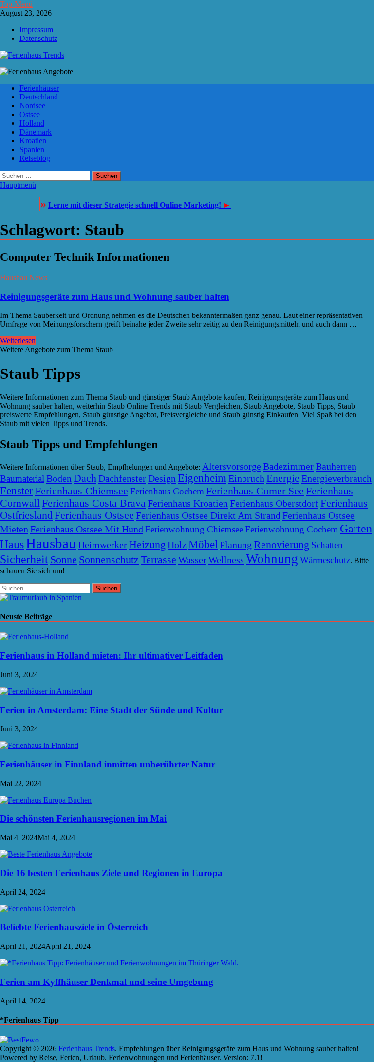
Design (162, 478)
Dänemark (35, 132)
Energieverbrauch (336, 478)
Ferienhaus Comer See (255, 491)
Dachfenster (122, 478)
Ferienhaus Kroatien (188, 503)
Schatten (327, 545)
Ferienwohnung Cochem (291, 529)
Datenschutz (38, 38)
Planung (236, 544)
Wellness (226, 559)
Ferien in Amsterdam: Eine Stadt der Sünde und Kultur (111, 710)
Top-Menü (16, 4)
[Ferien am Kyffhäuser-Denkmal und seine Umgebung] (119, 963)
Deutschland (38, 97)
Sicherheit (24, 559)
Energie (282, 478)
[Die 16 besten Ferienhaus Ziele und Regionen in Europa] (46, 854)
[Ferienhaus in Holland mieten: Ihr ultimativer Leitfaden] (34, 636)
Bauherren (336, 466)
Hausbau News (23, 278)
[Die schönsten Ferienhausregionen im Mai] (46, 800)
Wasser (192, 559)
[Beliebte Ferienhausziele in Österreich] (37, 909)
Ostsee (29, 114)
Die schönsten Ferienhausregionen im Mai (83, 818)
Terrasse (158, 560)
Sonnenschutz (109, 560)
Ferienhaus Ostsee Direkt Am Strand (208, 515)
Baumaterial (22, 478)
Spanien (31, 149)
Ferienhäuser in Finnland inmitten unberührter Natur (107, 764)
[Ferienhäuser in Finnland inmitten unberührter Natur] (39, 745)
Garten (356, 528)
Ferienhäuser (39, 88)
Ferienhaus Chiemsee (81, 491)
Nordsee (32, 105)
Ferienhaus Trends (86, 1048)
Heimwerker (102, 544)
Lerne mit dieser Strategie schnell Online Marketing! (139, 205)
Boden (59, 478)
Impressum (36, 29)
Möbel (203, 544)
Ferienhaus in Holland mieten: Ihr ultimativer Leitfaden (111, 655)
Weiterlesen (18, 340)
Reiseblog (34, 158)
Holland (31, 123)
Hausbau (51, 543)
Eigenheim (202, 478)
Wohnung (272, 558)
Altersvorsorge (231, 466)
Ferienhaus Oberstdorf (274, 503)
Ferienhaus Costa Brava (94, 503)
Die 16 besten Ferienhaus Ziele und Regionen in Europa (111, 873)
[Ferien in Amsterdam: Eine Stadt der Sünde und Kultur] (46, 691)
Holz (177, 544)
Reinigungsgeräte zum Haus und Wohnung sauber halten (114, 297)
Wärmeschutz (325, 560)
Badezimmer (288, 466)
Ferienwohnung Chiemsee (194, 529)
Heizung (147, 545)
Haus (12, 544)
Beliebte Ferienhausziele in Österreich (74, 927)
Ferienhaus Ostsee (94, 515)
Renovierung (281, 545)
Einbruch (246, 478)
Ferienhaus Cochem (167, 491)
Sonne (63, 560)
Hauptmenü (18, 185)
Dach (85, 478)
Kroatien (32, 141)
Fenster (16, 491)
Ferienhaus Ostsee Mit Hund (86, 529)
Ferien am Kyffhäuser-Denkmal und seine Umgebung (106, 982)
